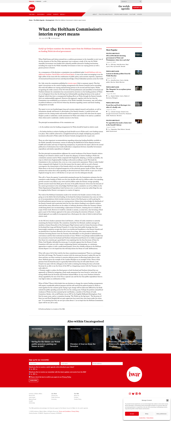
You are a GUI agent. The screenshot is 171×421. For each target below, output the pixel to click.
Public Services (55, 397)
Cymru (122, 80)
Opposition (114, 129)
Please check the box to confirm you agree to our (50, 377)
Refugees (115, 98)
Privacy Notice (150, 417)
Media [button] (62, 14)
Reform (123, 129)
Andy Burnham (121, 64)
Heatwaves (113, 115)
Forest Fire (122, 113)
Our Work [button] (40, 14)
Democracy (54, 395)
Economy (54, 399)
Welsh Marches (120, 82)
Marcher (113, 82)
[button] (167, 400)
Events (55, 14)
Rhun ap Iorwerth (115, 66)
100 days (113, 64)
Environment (114, 113)
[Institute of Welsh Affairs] (31, 7)
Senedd (123, 66)
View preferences (161, 414)
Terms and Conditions (65, 411)
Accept (132, 414)
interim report (72, 83)
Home (30, 20)
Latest (49, 14)
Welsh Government (111, 131)
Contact (76, 397)
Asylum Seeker (115, 96)
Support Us (137, 7)
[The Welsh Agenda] (124, 7)
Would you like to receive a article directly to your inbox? (51, 367)
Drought (108, 113)
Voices (139, 14)
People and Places (121, 14)
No (31, 369)
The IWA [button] (31, 14)
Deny (146, 414)
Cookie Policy (142, 417)
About (95, 14)
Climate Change (115, 111)
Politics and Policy (106, 14)
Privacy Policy (66, 377)
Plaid (119, 129)
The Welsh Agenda (39, 20)
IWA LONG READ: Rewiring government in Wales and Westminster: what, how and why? (118, 58)
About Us (76, 395)
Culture (132, 14)
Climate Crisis (124, 111)
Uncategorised (50, 20)
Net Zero (119, 115)
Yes (36, 369)
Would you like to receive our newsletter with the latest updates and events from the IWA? (57, 372)
